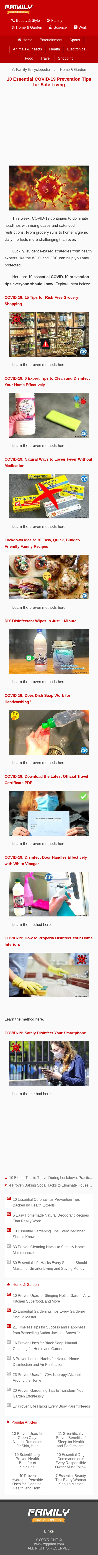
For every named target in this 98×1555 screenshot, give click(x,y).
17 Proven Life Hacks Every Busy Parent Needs (51, 1406)
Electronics (76, 49)
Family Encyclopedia (33, 70)
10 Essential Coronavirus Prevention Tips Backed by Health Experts (46, 1202)
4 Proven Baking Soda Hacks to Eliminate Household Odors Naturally (51, 1185)
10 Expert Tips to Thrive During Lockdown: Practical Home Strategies (51, 1178)
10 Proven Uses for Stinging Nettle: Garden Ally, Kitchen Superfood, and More (51, 1298)
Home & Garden (73, 70)
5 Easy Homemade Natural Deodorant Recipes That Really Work (51, 1218)
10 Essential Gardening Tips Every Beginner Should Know (49, 1234)
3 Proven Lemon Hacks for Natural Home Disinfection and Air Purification (46, 1362)
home (27, 40)
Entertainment (51, 40)
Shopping (66, 58)
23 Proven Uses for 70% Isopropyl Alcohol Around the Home (47, 1377)
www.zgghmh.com (49, 1544)
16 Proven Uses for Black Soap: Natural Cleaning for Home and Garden (45, 1346)
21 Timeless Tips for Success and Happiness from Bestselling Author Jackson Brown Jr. (49, 1330)
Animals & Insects (27, 49)
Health (54, 49)
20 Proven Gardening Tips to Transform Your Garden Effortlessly (49, 1393)
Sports (75, 40)
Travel (46, 58)
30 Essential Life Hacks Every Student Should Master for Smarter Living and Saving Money (50, 1265)
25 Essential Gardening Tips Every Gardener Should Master (49, 1314)
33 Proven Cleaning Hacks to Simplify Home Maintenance (49, 1250)
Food (29, 58)
